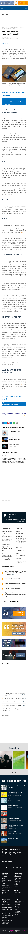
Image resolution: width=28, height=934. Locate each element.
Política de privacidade (18, 911)
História (16, 885)
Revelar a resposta (20, 655)
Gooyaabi (23, 930)
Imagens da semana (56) (12, 579)
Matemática (17, 892)
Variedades (5, 885)
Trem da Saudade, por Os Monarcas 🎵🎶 (14, 698)
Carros (4, 894)
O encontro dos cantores (14, 812)
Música (4, 889)
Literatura (5, 903)
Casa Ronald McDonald (5, 923)
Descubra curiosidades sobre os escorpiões (19, 534)
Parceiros (17, 906)
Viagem (4, 892)
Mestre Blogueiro (6, 37)
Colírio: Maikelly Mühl (13, 818)
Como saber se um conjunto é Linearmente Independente (15, 793)
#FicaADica (5, 875)
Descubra (20, 643)
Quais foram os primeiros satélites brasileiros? (15, 438)
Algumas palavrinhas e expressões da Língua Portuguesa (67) (15, 594)
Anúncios (17, 904)
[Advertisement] (15, 506)
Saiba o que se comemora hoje (18, 613)
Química (16, 894)
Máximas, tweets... (7, 907)
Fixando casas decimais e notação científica (17, 786)
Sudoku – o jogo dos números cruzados (15, 825)
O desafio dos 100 (12, 799)
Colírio (4, 883)
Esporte (18, 767)
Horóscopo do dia (7, 887)
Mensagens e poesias (6, 905)
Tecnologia (5, 890)
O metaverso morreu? (14, 444)
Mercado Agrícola (7, 920)
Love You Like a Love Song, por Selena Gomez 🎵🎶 (13, 709)
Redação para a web (19, 908)
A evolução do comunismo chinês (20, 551)
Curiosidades (17, 878)
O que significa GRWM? (15, 431)
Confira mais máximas (18, 633)
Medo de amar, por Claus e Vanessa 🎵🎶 (14, 702)
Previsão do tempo (7, 915)
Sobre (16, 914)
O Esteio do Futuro (13, 838)
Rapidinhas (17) (12, 831)
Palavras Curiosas (7, 909)
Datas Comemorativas (18, 880)
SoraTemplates (10, 930)
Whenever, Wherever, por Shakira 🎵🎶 (14, 705)
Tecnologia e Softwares (13, 27)
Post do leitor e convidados (19, 902)
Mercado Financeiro (5, 918)
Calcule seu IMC (6, 914)
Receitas (4, 877)
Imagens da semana (19, 883)
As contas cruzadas (13, 805)
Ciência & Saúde (6, 880)
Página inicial (4, 27)
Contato (17, 916)
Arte (3, 878)
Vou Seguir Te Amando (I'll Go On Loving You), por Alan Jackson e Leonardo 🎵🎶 (15, 572)
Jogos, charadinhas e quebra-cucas (20, 875)
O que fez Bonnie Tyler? (12, 588)
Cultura (6, 767)
